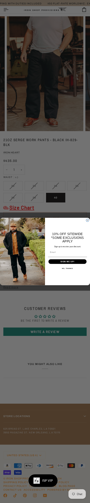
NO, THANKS (67, 268)
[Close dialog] (87, 220)
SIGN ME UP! (67, 261)
